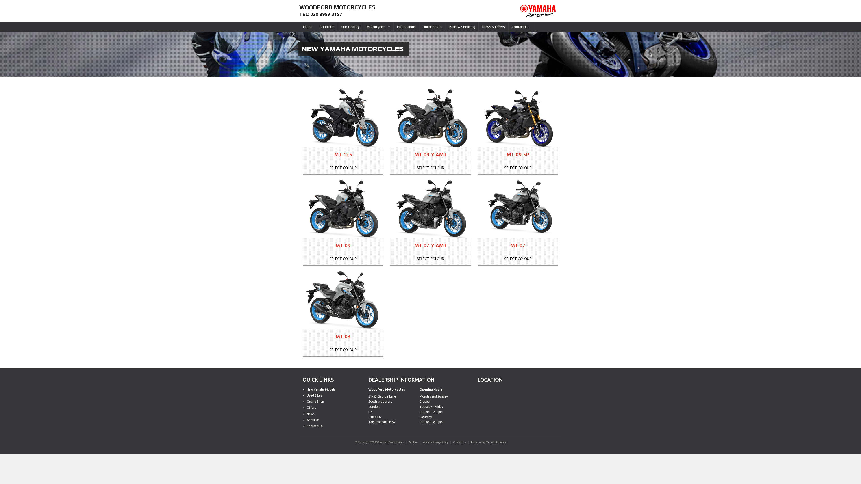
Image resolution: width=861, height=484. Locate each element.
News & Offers (493, 27)
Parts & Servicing (462, 27)
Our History (350, 27)
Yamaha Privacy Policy (435, 442)
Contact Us (520, 27)
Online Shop (432, 27)
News (311, 414)
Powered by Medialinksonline (488, 442)
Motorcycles (375, 27)
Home (307, 27)
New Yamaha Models (321, 389)
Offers (311, 407)
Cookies (413, 442)
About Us (327, 27)
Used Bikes (314, 395)
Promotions (406, 27)
